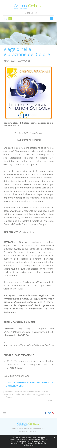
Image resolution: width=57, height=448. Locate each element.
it (10, 19)
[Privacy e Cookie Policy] (28, 431)
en (5, 19)
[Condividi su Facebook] (46, 412)
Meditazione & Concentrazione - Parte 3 (31, 391)
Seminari (48, 400)
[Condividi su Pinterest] (53, 412)
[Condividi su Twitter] (50, 412)
